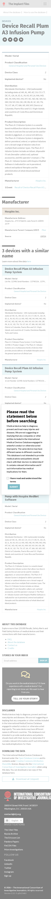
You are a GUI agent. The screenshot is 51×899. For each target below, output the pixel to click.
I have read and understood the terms (25, 480)
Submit (14, 486)
